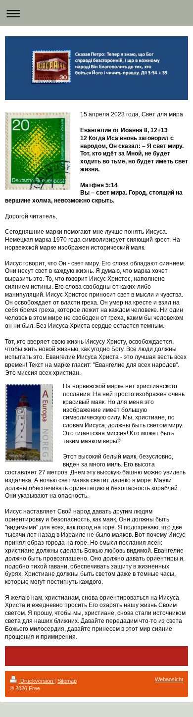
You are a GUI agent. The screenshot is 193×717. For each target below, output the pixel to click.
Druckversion (36, 681)
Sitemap (67, 681)
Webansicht (169, 679)
